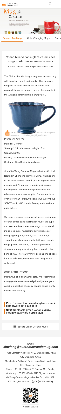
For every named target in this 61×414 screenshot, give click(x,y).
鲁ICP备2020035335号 (42, 381)
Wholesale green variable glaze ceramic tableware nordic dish (28, 311)
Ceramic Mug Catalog (45, 369)
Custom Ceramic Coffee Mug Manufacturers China (30, 67)
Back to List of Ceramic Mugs (33, 326)
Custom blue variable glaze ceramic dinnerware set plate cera (31, 304)
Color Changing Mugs (38, 38)
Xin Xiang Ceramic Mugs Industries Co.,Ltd (26, 377)
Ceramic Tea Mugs (12, 38)
